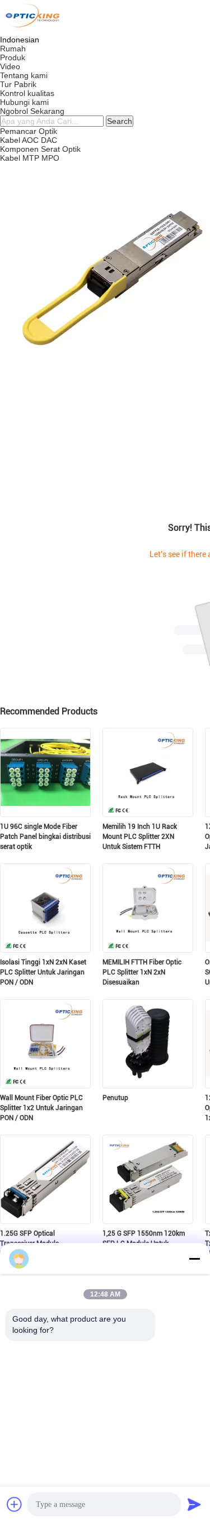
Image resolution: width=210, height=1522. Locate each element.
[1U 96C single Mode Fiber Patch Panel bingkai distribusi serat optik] (45, 813)
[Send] (194, 1504)
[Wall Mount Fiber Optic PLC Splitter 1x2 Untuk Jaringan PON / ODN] (45, 1085)
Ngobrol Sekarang (32, 111)
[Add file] (14, 1504)
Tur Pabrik (18, 84)
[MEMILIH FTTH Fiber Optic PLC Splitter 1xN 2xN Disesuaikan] (148, 949)
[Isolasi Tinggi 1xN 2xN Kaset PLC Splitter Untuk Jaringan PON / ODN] (45, 949)
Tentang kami (24, 75)
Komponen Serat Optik (40, 149)
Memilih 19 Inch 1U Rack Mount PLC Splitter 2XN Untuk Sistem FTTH (139, 837)
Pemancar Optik (28, 131)
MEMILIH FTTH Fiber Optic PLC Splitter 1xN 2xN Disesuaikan (141, 972)
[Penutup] (148, 1085)
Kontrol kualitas (27, 93)
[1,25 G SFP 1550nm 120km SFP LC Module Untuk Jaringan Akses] (148, 1220)
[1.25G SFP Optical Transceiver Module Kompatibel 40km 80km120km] (45, 1220)
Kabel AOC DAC (28, 140)
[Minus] (194, 1258)
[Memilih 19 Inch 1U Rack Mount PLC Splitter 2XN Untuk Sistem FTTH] (148, 813)
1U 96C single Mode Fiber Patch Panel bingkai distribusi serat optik (45, 837)
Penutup (115, 1098)
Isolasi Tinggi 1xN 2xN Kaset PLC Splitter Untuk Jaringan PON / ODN (43, 972)
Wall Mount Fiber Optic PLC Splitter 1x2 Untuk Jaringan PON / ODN (41, 1108)
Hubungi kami (24, 102)
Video (10, 66)
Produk (12, 57)
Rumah (13, 48)
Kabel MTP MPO (29, 157)
